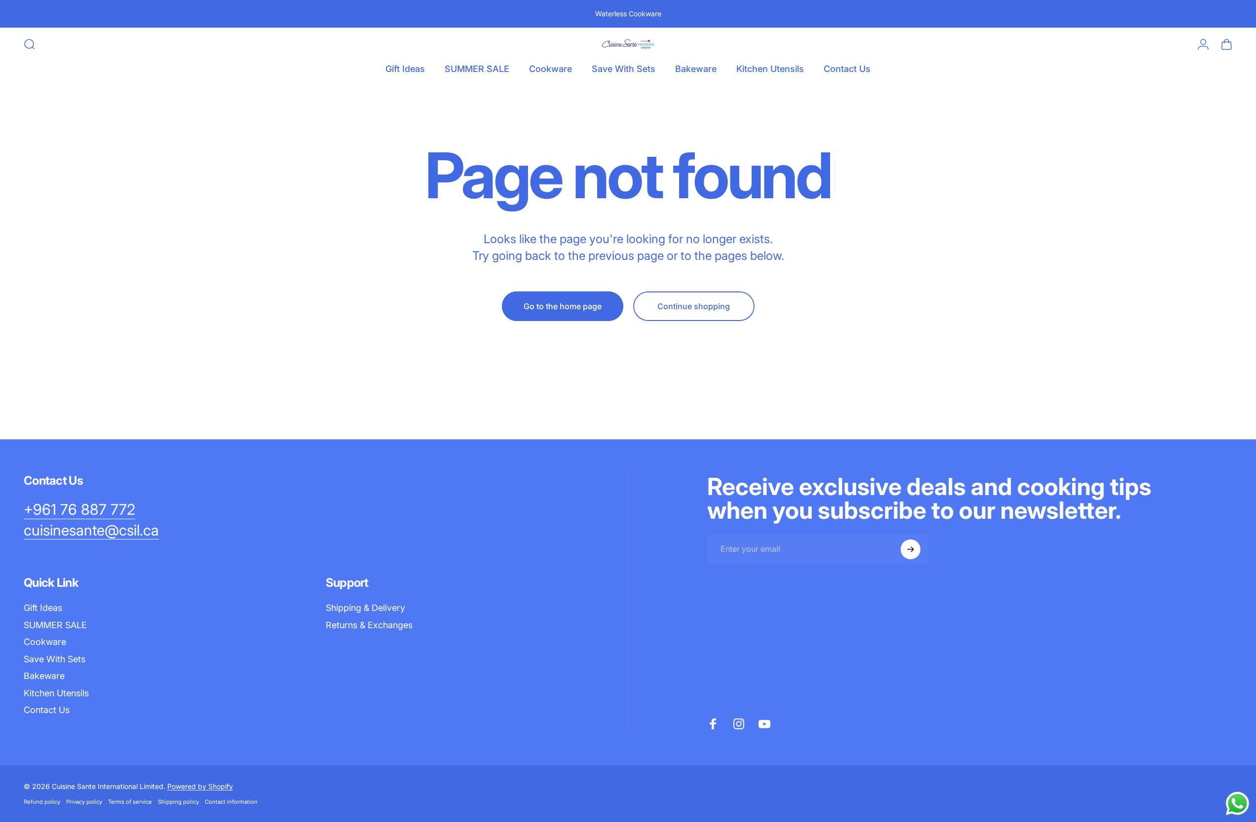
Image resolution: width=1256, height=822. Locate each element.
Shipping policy (178, 801)
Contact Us (47, 710)
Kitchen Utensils (56, 693)
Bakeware (44, 676)
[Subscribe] (910, 549)
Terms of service (130, 801)
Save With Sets (54, 659)
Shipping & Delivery (365, 608)
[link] (79, 509)
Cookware (45, 642)
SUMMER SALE (55, 625)
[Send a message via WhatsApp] (1237, 803)
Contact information (231, 801)
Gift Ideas (43, 608)
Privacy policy (84, 801)
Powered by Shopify (200, 786)
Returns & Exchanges (369, 625)
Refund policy (42, 801)
